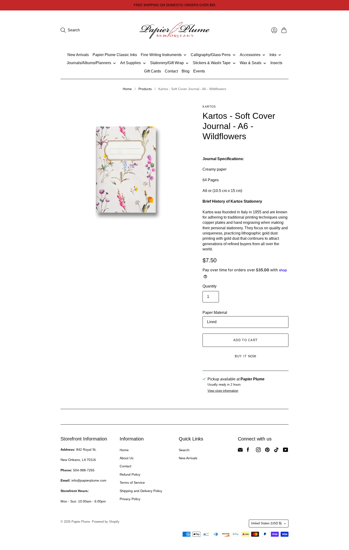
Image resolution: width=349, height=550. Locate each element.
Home (127, 89)
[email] (240, 451)
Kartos (209, 106)
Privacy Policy (130, 499)
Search (184, 450)
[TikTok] (276, 451)
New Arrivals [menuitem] (78, 55)
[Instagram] (258, 451)
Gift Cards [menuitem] (152, 71)
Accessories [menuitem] (250, 55)
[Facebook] (248, 451)
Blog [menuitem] (185, 71)
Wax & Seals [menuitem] (250, 63)
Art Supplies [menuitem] (130, 63)
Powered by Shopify (105, 521)
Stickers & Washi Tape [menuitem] (212, 63)
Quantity (210, 286)
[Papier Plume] (175, 30)
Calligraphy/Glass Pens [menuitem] (211, 55)
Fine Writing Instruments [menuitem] (161, 55)
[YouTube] (285, 451)
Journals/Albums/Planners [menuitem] (89, 63)
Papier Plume (80, 521)
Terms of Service (132, 482)
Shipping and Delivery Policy (141, 491)
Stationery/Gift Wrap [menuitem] (167, 63)
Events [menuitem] (199, 71)
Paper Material (215, 313)
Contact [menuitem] (171, 71)
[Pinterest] (267, 451)
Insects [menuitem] (276, 63)
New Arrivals (188, 458)
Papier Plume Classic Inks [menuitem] (115, 55)
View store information (223, 390)
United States (266, 523)
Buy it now (245, 356)
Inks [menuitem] (272, 55)
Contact (125, 466)
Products (145, 89)
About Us (126, 458)
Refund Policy (130, 474)
